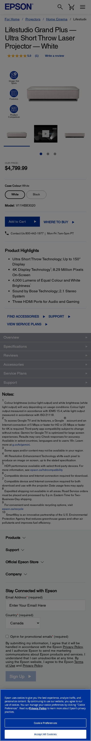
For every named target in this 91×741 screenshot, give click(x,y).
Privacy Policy (38, 708)
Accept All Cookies (45, 734)
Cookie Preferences (45, 723)
